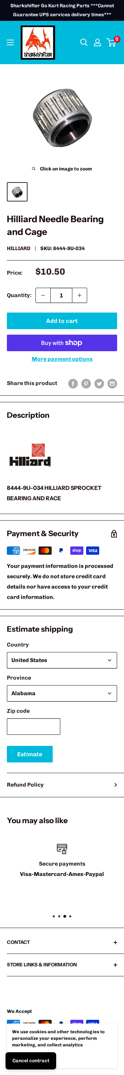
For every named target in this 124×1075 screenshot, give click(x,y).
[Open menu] (10, 42)
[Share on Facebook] (73, 383)
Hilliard (18, 248)
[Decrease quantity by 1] (43, 295)
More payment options (62, 359)
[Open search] (84, 42)
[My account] (97, 42)
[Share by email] (112, 383)
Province (19, 677)
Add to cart (62, 320)
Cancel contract (30, 1061)
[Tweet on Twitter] (99, 383)
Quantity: (19, 295)
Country (18, 644)
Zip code (18, 711)
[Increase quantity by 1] (79, 295)
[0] (111, 42)
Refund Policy (25, 784)
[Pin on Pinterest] (86, 383)
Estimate (29, 754)
